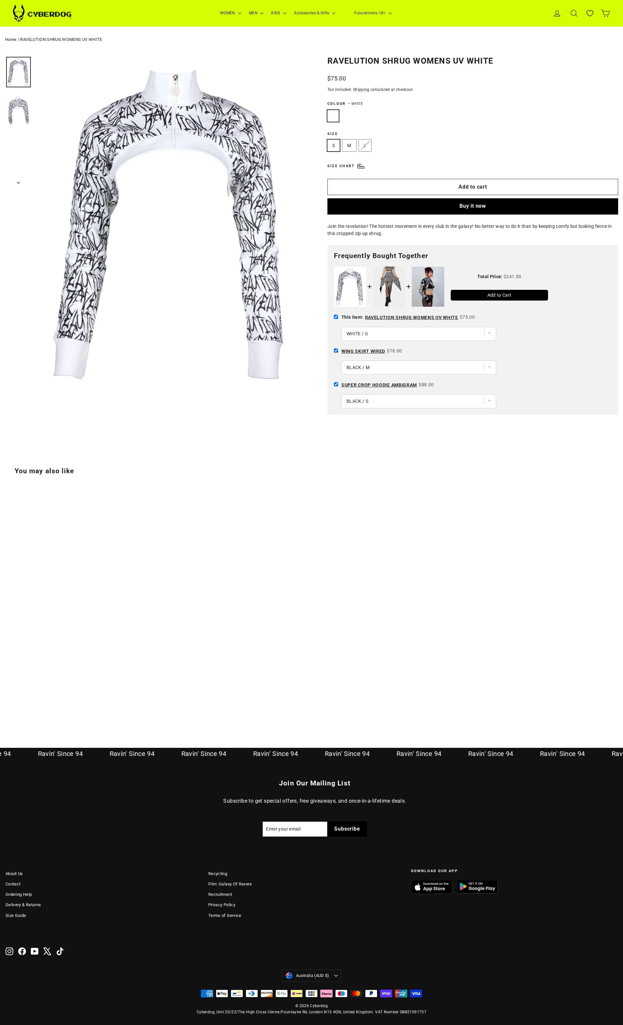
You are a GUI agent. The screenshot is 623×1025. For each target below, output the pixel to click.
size (332, 134)
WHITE (333, 116)
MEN (254, 13)
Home (10, 39)
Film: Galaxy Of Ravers (230, 884)
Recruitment (220, 894)
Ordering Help (19, 894)
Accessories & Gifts (312, 13)
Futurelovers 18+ (370, 13)
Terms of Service (224, 915)
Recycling (217, 873)
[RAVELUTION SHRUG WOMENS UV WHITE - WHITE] (9, 703)
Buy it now (472, 206)
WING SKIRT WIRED (363, 351)
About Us (14, 873)
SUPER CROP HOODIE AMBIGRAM (379, 385)
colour (345, 104)
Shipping (361, 89)
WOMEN (228, 13)
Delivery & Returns (23, 904)
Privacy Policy (221, 904)
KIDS (276, 13)
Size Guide (16, 915)
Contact (13, 884)
